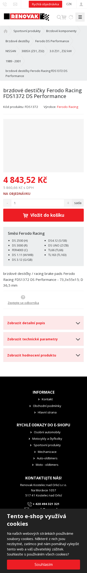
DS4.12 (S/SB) (57, 240)
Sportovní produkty (47, 445)
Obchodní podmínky (47, 406)
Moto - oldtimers (47, 465)
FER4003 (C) (20, 250)
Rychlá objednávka (45, 4)
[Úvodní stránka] (26, 16)
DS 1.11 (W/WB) (22, 255)
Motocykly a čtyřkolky (47, 438)
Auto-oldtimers (47, 458)
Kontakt (47, 399)
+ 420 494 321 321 (46, 504)
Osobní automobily (47, 432)
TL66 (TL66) (55, 250)
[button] (69, 4)
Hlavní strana (47, 412)
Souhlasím (44, 564)
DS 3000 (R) (19, 245)
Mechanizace (47, 452)
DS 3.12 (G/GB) (22, 260)
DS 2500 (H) (20, 240)
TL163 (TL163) (57, 255)
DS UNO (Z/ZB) (58, 245)
